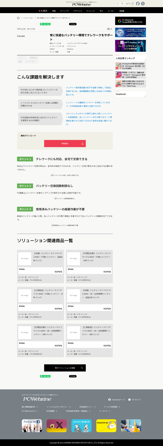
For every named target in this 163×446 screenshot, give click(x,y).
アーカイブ (103, 411)
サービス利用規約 (111, 407)
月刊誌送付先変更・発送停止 (77, 411)
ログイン (128, 3)
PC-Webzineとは (28, 411)
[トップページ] (18, 17)
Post (73, 24)
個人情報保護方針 (28, 407)
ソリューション (28, 18)
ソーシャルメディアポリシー (57, 407)
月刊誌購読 (50, 411)
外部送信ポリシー (86, 407)
